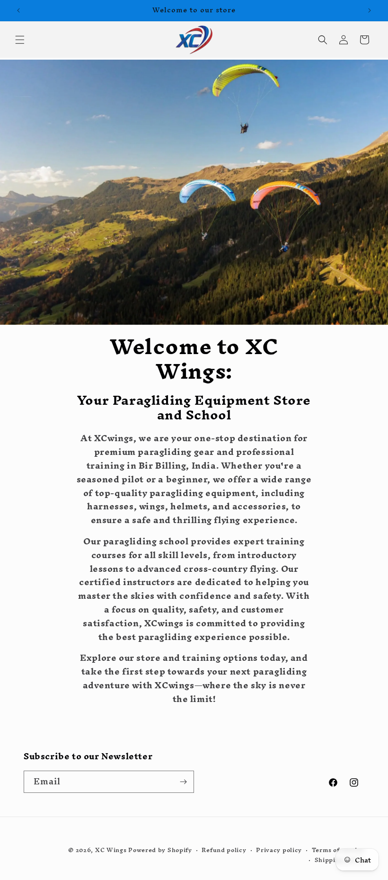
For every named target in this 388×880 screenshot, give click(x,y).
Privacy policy (279, 850)
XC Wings (111, 850)
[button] (19, 39)
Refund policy (224, 850)
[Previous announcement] (18, 10)
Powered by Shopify (160, 850)
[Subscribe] (183, 782)
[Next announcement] (369, 10)
